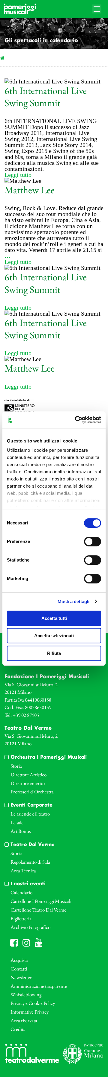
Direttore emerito (27, 783)
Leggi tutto (18, 174)
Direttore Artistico (28, 774)
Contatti (18, 968)
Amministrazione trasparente (38, 986)
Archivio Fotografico (30, 927)
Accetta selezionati (54, 635)
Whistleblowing (25, 994)
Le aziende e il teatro (30, 813)
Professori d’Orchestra (32, 791)
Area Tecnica (23, 870)
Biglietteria (21, 918)
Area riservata (23, 1020)
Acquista (19, 960)
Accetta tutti (54, 618)
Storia (16, 766)
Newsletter (21, 977)
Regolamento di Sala (30, 862)
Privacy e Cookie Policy (32, 1003)
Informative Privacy (29, 1011)
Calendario (21, 892)
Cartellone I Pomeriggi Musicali (40, 901)
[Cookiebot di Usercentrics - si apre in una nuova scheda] (76, 420)
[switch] (92, 541)
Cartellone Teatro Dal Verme (38, 909)
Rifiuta (54, 653)
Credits (17, 1029)
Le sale (16, 822)
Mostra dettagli (74, 601)
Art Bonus (20, 831)
